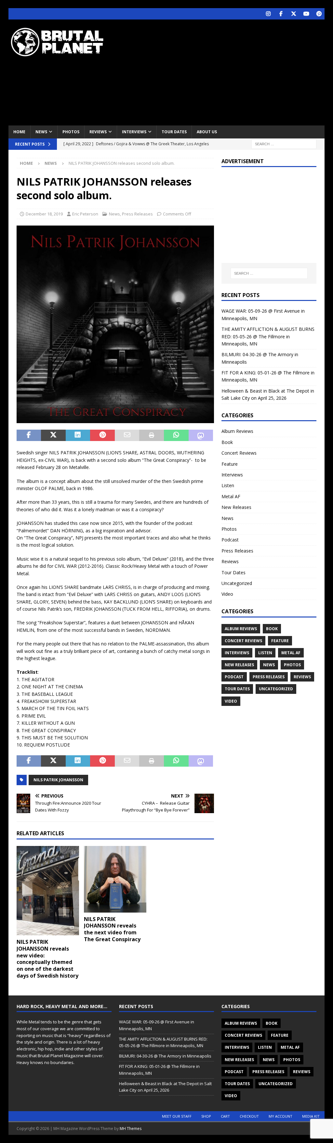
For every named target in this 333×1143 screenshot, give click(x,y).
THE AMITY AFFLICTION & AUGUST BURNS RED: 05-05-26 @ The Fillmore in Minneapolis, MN (267, 336)
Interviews (134, 132)
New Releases (236, 507)
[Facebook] (280, 13)
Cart (225, 1116)
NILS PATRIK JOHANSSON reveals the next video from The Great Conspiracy (112, 929)
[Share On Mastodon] (201, 435)
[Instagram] (268, 13)
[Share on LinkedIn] (78, 435)
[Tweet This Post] (53, 435)
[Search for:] (283, 143)
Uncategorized (236, 583)
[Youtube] (306, 13)
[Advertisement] (224, 71)
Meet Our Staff (177, 1116)
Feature (229, 464)
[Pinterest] (319, 13)
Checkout (249, 1116)
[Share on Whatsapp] (176, 435)
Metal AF (230, 496)
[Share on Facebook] (29, 435)
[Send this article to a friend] (127, 435)
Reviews (98, 132)
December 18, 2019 (44, 214)
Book (227, 442)
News (41, 132)
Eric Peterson (85, 214)
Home (19, 132)
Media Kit (311, 1116)
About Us (207, 132)
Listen (227, 485)
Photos (70, 132)
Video (227, 594)
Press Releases (137, 214)
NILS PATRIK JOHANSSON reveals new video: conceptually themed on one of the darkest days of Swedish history (47, 958)
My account (280, 1116)
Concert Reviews (239, 453)
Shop (206, 1116)
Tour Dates (174, 132)
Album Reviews (237, 431)
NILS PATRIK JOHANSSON (58, 780)
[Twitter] (293, 13)
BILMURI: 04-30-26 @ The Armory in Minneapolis (165, 1056)
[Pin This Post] (102, 435)
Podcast (230, 540)
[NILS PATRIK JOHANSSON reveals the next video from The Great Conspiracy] (115, 879)
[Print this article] (151, 435)
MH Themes (130, 1128)
